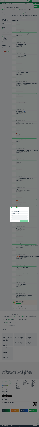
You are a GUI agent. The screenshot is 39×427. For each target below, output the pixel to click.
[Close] (27, 207)
